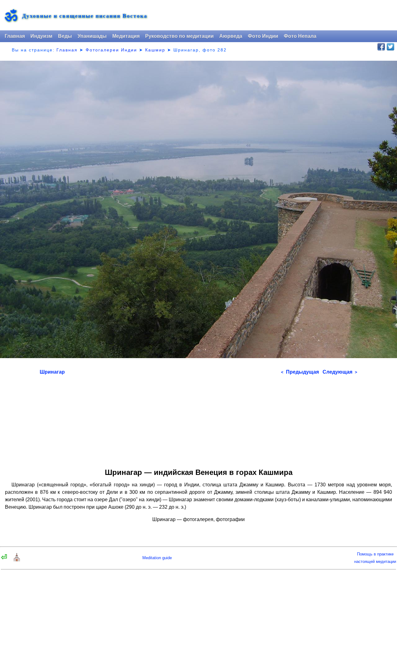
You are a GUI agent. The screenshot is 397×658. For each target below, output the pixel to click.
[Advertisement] (198, 419)
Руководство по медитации (179, 36)
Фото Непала (300, 36)
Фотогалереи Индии (111, 49)
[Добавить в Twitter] (390, 46)
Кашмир (155, 49)
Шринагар (52, 372)
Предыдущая (300, 372)
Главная (15, 36)
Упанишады (92, 36)
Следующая (340, 372)
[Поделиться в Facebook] (381, 46)
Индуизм (41, 36)
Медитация (126, 36)
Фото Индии (263, 36)
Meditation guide (157, 557)
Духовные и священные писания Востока (84, 16)
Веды (65, 36)
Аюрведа (230, 36)
